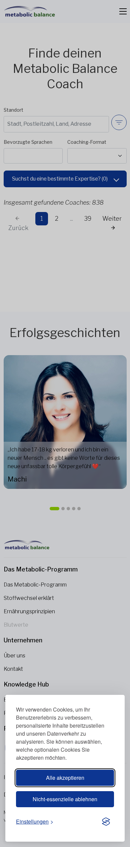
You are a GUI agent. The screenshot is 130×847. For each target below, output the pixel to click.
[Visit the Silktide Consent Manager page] (106, 822)
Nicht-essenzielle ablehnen (65, 799)
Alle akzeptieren (65, 777)
